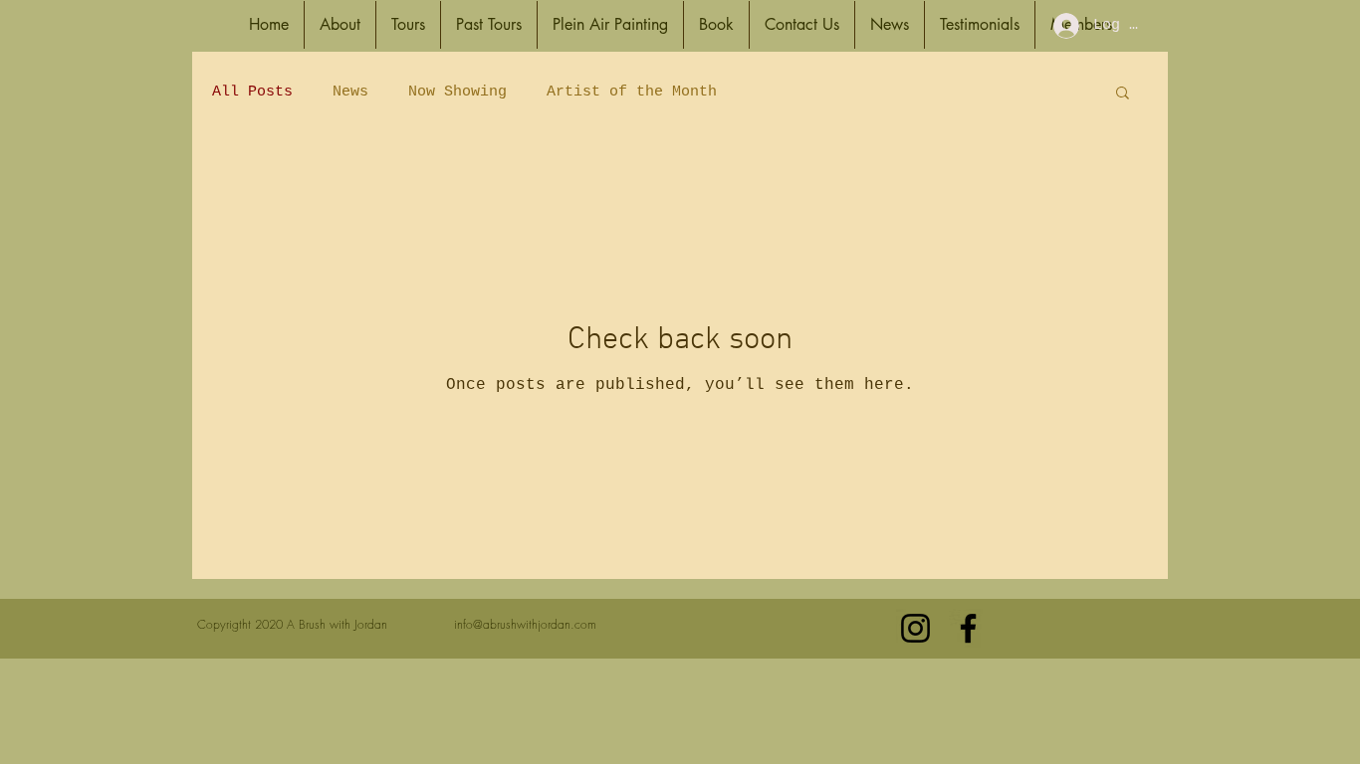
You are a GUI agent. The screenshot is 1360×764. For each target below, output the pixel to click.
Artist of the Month (632, 92)
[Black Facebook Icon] (968, 628)
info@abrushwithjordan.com (525, 624)
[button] (340, 25)
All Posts (252, 92)
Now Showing (457, 92)
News (350, 92)
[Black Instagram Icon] (915, 628)
